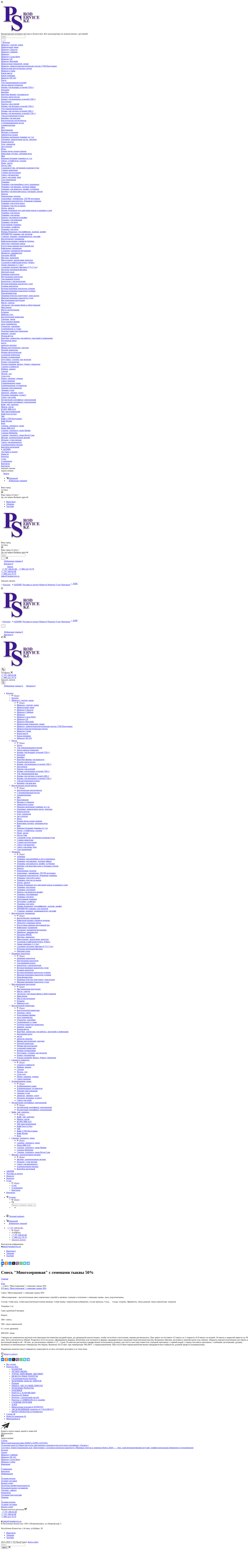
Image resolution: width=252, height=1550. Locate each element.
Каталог (15, 698)
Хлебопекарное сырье (26, 1086)
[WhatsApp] (21, 1263)
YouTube (10, 506)
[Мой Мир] (10, 1263)
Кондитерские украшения (28, 918)
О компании (6, 1469)
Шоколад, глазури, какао (28, 705)
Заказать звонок (19, 1240)
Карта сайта (33, 1542)
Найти (4, 1548)
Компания (5, 1464)
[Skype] (24, 1263)
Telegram (10, 504)
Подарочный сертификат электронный (34, 1107)
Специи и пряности (26, 1065)
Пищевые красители (26, 958)
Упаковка (21, 856)
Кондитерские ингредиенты (29, 790)
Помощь (5, 1497)
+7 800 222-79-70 (8, 574)
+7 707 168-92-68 (8, 571)
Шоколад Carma (8, 1462)
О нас (14, 1185)
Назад (16, 695)
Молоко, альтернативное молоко (31, 1159)
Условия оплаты (8, 1478)
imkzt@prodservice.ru (10, 576)
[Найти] (3, 39)
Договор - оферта (9, 1490)
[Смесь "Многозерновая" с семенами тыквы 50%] (23, 1288)
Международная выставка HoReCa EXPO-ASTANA (24, 1443)
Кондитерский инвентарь (28, 1010)
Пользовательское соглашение (14, 1488)
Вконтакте (11, 502)
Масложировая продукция (28, 989)
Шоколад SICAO (8, 1457)
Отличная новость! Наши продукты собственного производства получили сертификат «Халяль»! (45, 1445)
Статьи (4, 1440)
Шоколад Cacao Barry (10, 1459)
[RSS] (2, 1266)
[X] (13, 1263)
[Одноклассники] (6, 1263)
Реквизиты (6, 1493)
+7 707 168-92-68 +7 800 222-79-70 (18, 569)
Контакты (5, 1471)
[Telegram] (28, 1263)
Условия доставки (9, 1481)
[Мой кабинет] (2, 629)
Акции (4, 1452)
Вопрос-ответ (7, 1483)
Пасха (19, 745)
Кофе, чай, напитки (25, 1117)
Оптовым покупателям (11, 1495)
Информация (7, 1474)
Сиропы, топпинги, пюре (28, 1143)
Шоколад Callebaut (9, 1455)
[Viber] (17, 1263)
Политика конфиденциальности (15, 1485)
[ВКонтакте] (2, 1263)
